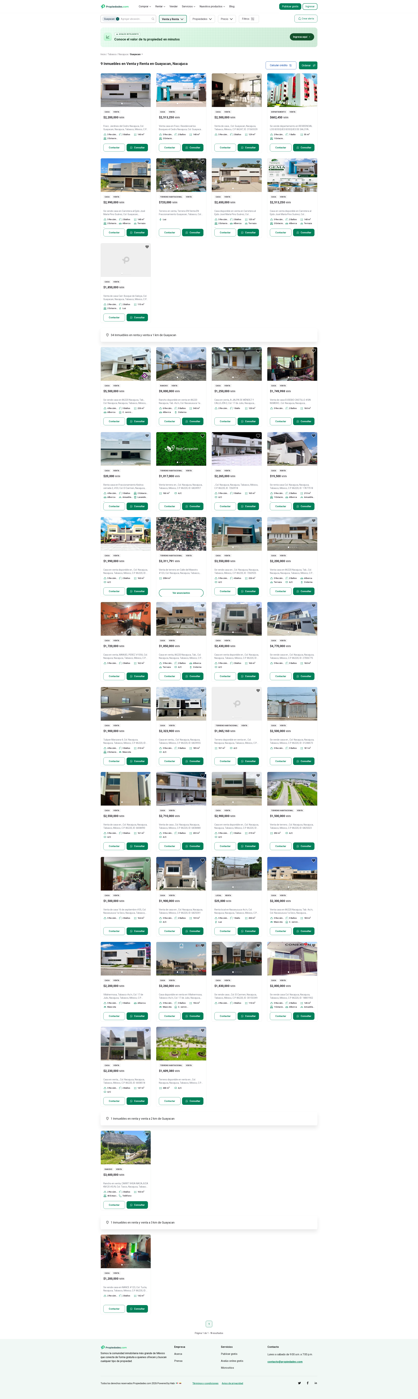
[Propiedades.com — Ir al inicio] (115, 6)
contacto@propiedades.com (285, 1361)
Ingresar (310, 6)
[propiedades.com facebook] (305, 1383)
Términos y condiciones (205, 1383)
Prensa (178, 1360)
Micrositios (227, 1367)
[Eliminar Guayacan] (117, 19)
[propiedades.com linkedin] (313, 1383)
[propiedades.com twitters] (297, 1383)
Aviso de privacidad (232, 1383)
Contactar (114, 147)
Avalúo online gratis (232, 1360)
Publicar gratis (290, 6)
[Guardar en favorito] (147, 77)
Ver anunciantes (181, 593)
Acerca (178, 1353)
